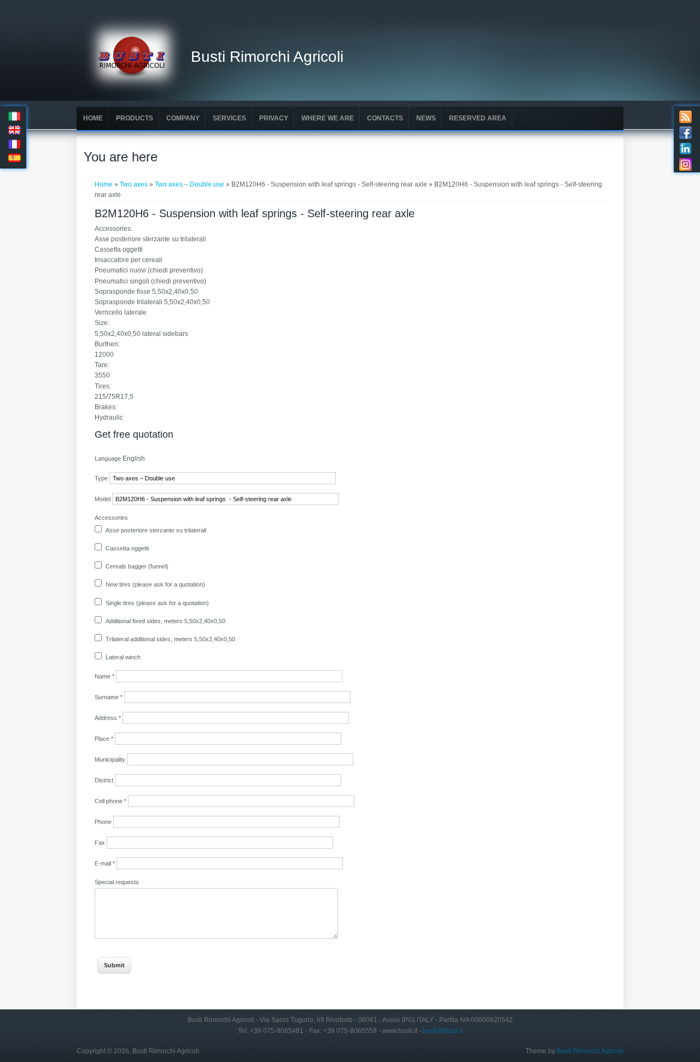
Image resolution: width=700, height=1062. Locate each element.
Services (229, 118)
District (105, 780)
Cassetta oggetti (127, 548)
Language (108, 458)
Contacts (385, 118)
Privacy (273, 118)
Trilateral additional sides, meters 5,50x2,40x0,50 (170, 639)
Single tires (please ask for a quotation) (157, 603)
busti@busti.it (443, 1031)
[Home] (133, 93)
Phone (104, 822)
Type (102, 478)
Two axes (134, 184)
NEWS (426, 118)
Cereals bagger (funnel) (137, 566)
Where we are (327, 118)
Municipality (111, 759)
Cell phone (110, 801)
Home (93, 118)
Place (104, 738)
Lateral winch (123, 657)
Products (134, 118)
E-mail (105, 863)
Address (108, 718)
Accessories (111, 517)
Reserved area (477, 118)
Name (104, 676)
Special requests (117, 882)
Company (183, 118)
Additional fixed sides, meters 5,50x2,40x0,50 (165, 621)
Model (103, 499)
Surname (108, 697)
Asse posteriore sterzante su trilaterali (156, 530)
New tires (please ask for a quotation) (155, 584)
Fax (101, 842)
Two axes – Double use (189, 184)
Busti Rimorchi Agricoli (267, 57)
